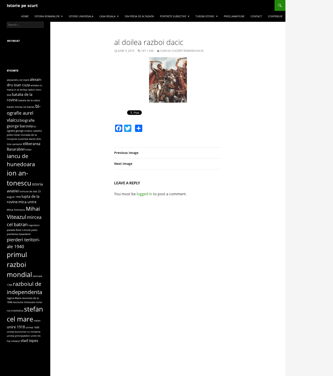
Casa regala (107, 16)
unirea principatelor (18, 335)
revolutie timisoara (24, 302)
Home (25, 16)
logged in (144, 193)
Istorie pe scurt (22, 5)
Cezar (17, 134)
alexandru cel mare (18, 80)
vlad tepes (29, 340)
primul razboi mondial (19, 264)
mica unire (27, 201)
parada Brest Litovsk (19, 230)
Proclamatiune (234, 16)
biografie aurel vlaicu (24, 113)
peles (34, 230)
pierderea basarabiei (19, 234)
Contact (256, 16)
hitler (28, 149)
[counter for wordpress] (13, 40)
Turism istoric (205, 16)
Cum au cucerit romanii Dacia (182, 51)
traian (37, 320)
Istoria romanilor (47, 16)
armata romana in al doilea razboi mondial (25, 90)
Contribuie (275, 16)
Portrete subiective (173, 16)
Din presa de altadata (139, 16)
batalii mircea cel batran (21, 107)
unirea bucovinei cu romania (23, 331)
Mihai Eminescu (16, 209)
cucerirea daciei (27, 139)
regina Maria (14, 298)
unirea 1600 (32, 327)
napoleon (34, 225)
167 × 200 (147, 51)
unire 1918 (16, 326)
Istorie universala (81, 16)
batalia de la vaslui (29, 100)
